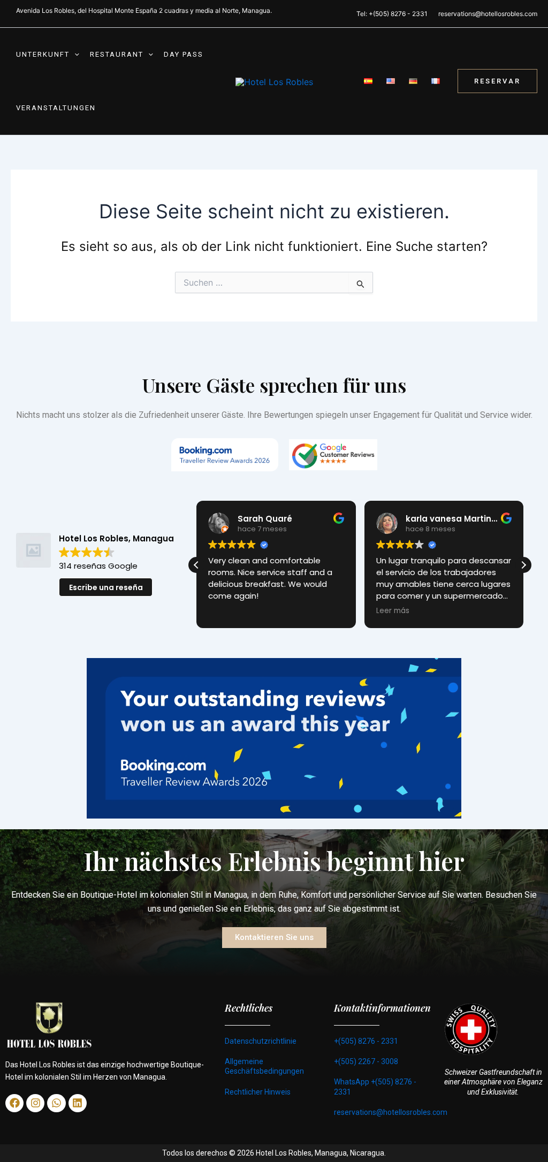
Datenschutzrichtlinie (260, 1041)
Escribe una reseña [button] (106, 587)
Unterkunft (43, 54)
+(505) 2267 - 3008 (366, 1061)
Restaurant (116, 54)
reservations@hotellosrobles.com (487, 14)
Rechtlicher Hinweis (258, 1092)
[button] (74, 54)
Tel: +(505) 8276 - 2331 (392, 14)
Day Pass (183, 54)
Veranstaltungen (56, 108)
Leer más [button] (226, 611)
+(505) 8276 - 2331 (366, 1041)
